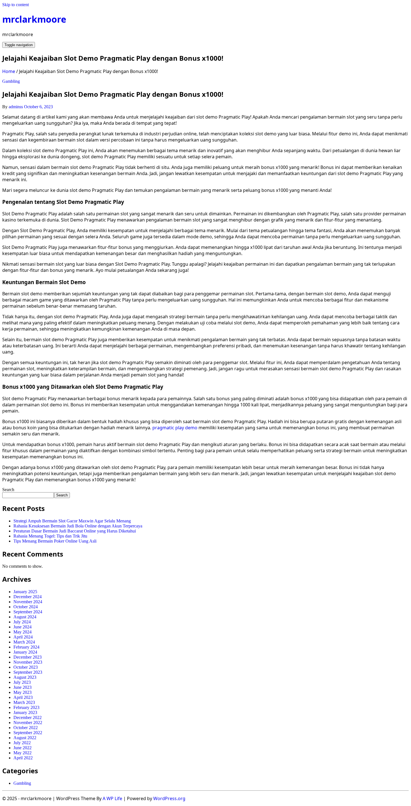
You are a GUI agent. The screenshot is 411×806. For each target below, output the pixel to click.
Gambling (11, 81)
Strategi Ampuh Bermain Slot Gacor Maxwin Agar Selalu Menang (72, 521)
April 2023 (23, 697)
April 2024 (23, 637)
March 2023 (24, 702)
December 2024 (27, 596)
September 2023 (27, 672)
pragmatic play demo (174, 428)
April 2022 (23, 757)
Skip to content (15, 4)
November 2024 (27, 601)
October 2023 (25, 667)
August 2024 (24, 616)
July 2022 (22, 742)
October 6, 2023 (38, 106)
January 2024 (25, 652)
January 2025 (25, 591)
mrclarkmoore (34, 19)
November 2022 (27, 722)
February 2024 (26, 647)
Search (8, 489)
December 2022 (27, 717)
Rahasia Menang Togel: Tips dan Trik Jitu (50, 536)
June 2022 (22, 747)
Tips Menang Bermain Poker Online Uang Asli (54, 541)
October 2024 (25, 606)
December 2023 (27, 657)
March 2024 (24, 642)
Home (8, 71)
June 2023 (22, 687)
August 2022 (24, 737)
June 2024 (22, 626)
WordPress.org (169, 798)
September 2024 (27, 611)
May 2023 (22, 692)
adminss (16, 106)
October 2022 (25, 727)
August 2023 (24, 677)
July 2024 (22, 621)
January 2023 (25, 712)
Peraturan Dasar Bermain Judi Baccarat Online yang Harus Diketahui (74, 531)
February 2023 (26, 707)
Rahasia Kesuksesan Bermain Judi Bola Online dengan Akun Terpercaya (77, 526)
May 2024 (22, 632)
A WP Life (112, 798)
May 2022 (22, 752)
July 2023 (22, 682)
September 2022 (27, 732)
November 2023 (27, 662)
